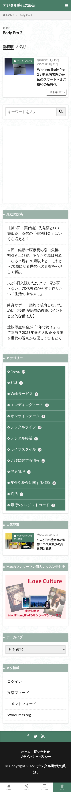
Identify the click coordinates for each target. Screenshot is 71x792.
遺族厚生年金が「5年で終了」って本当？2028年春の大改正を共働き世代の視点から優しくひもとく (35, 332)
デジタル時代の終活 (19, 5)
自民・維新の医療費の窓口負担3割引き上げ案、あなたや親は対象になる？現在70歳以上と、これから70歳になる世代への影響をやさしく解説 (35, 261)
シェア (26, 790)
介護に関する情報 (28, 460)
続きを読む (56, 92)
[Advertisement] (35, 164)
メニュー (44, 790)
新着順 (8, 47)
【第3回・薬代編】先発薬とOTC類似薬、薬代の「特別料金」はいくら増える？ (34, 233)
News (18, 371)
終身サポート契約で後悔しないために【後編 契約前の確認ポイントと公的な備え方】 (35, 310)
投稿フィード (18, 693)
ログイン (14, 682)
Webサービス (24, 394)
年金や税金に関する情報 (33, 483)
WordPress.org (19, 715)
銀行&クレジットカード (32, 505)
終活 (16, 494)
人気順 (20, 47)
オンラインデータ (27, 416)
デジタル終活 (24, 438)
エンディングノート (29, 405)
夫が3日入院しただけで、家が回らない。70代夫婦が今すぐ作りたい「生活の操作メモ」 (35, 288)
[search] (61, 111)
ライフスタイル (26, 449)
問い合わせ (42, 751)
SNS (16, 383)
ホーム (26, 751)
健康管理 (20, 471)
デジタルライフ (24, 61)
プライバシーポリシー (35, 756)
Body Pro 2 (25, 15)
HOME (10, 15)
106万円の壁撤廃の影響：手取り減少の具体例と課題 (51, 544)
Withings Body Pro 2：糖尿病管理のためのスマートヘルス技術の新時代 (51, 77)
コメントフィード (21, 704)
